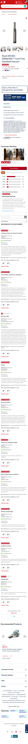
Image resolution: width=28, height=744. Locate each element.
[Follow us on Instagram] (20, 731)
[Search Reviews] (25, 217)
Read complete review (7, 210)
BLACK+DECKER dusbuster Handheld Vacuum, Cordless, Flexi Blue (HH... (12, 650)
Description (7, 103)
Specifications (7, 107)
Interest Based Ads (20, 694)
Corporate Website (7, 690)
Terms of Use (22, 696)
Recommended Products (11, 624)
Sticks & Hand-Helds (12, 14)
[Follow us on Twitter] (11, 731)
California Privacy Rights (14, 692)
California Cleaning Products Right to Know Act (13, 700)
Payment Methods (6, 696)
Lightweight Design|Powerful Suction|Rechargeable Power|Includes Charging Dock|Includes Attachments (14, 112)
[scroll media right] (25, 154)
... (6, 14)
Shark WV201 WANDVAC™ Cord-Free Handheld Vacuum (13, 58)
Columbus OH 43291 (10, 76)
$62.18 (4, 647)
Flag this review (5, 266)
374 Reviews (5, 66)
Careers (15, 690)
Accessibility (21, 690)
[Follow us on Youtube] (16, 731)
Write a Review (11, 66)
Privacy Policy (14, 696)
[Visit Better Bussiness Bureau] (14, 736)
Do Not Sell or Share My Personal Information (14, 702)
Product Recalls (14, 698)
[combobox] (14, 6)
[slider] (6, 655)
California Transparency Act (8, 694)
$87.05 (4, 645)
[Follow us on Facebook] (7, 731)
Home (3, 14)
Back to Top (14, 613)
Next (14, 616)
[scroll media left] (2, 154)
